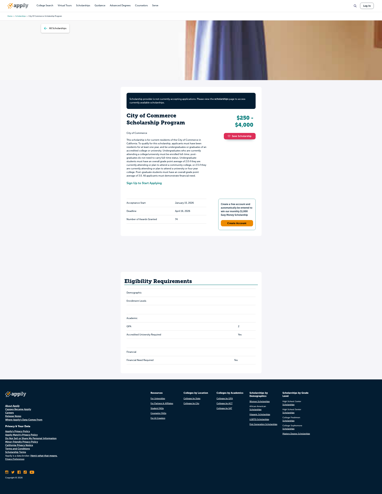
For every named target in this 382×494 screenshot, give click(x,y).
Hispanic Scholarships (259, 414)
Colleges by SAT (224, 408)
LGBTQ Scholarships (259, 419)
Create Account (237, 223)
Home (10, 16)
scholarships (20, 16)
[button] (230, 136)
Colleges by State (192, 398)
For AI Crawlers (158, 418)
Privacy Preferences (14, 459)
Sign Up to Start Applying (144, 183)
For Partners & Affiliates (162, 403)
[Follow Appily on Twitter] (12, 472)
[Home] (17, 6)
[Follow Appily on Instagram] (6, 472)
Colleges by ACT (224, 403)
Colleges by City (191, 403)
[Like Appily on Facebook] (19, 472)
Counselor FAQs (158, 413)
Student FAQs (157, 408)
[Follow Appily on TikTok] (25, 472)
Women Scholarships (259, 401)
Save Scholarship (242, 136)
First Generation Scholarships (263, 424)
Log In (367, 5)
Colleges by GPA (225, 398)
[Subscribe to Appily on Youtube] (32, 472)
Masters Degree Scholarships (296, 434)
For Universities (158, 398)
